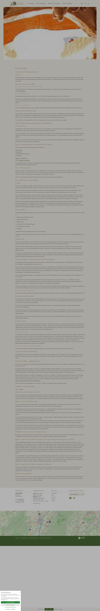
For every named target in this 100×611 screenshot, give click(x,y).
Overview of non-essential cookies (10, 607)
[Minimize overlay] (19, 592)
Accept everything (9, 602)
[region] (10, 597)
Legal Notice (13, 609)
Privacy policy (8, 609)
